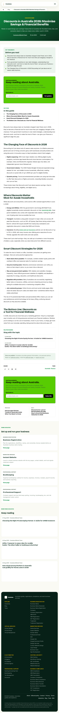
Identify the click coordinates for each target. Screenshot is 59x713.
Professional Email (35, 634)
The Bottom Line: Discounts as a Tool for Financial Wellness (25, 120)
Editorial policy (35, 695)
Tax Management (9, 675)
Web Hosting (33, 657)
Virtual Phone (8, 630)
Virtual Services (10, 626)
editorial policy (14, 357)
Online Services (34, 628)
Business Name (34, 604)
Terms (52, 695)
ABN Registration (35, 616)
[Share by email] (15, 369)
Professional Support (12, 668)
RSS (53, 698)
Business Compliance (37, 668)
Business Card (34, 649)
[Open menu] (55, 3)
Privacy (48, 695)
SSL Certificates (34, 661)
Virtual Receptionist (10, 632)
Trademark (33, 621)
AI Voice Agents (9, 663)
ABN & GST (33, 614)
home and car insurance (27, 230)
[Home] (3, 9)
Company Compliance (36, 677)
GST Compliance (34, 688)
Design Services (34, 643)
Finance (53, 368)
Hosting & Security (36, 655)
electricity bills (46, 210)
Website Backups (35, 665)
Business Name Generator (37, 606)
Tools (6, 608)
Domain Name (34, 632)
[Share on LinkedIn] (12, 369)
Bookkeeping (8, 673)
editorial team (29, 357)
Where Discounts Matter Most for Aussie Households (23, 116)
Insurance (7, 677)
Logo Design (33, 647)
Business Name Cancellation (38, 686)
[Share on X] (8, 369)
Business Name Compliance (38, 679)
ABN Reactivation (35, 673)
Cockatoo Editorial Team (20, 35)
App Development (35, 652)
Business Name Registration (38, 608)
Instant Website (34, 630)
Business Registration (37, 601)
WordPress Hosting (35, 659)
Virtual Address (9, 628)
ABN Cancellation (35, 675)
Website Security (35, 663)
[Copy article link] (5, 369)
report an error (40, 357)
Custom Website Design (36, 645)
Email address (9, 92)
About (28, 695)
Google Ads (33, 639)
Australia (47, 368)
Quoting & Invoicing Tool (11, 671)
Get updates (48, 96)
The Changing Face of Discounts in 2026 (19, 114)
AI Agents (7, 659)
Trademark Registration (36, 623)
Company (32, 610)
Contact (42, 695)
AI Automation (9, 655)
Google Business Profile (36, 641)
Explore (7, 601)
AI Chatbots (8, 661)
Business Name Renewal (37, 681)
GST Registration (34, 619)
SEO (31, 637)
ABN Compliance (34, 671)
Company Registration (36, 612)
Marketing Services (36, 626)
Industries (7, 604)
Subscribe (48, 396)
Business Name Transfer (37, 684)
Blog (9, 9)
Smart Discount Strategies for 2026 (17, 118)
